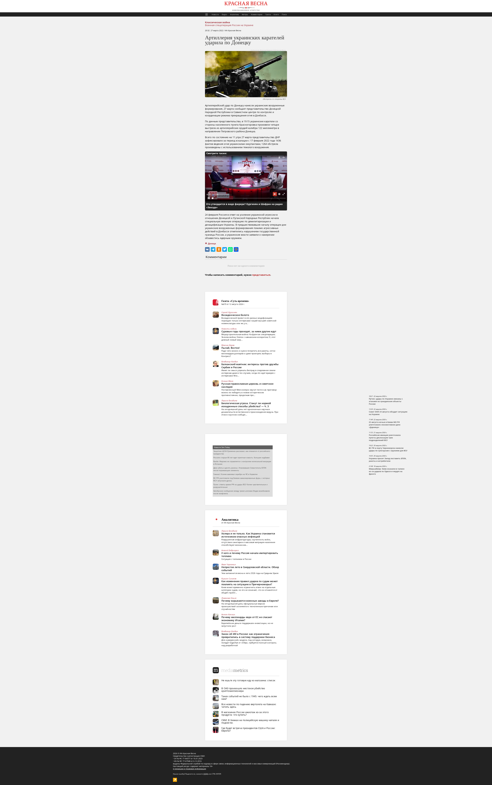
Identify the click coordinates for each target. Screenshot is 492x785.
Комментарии (256, 14)
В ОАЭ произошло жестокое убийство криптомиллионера (243, 689)
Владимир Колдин (229, 361)
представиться (261, 275)
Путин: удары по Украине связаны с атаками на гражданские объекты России (386, 401)
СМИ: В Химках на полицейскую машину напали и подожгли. (250, 721)
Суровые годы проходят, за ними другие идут (248, 331)
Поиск (284, 14)
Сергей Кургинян (229, 312)
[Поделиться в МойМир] (236, 249)
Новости (215, 14)
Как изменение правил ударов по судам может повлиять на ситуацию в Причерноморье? (249, 583)
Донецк (212, 244)
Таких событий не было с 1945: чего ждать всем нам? (249, 697)
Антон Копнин (228, 614)
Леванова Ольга (228, 598)
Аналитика (234, 14)
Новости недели (229, 328)
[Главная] (246, 6)
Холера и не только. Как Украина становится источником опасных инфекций (248, 535)
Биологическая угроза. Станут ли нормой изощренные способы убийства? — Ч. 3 (246, 405)
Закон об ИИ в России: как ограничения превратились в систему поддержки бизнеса (248, 635)
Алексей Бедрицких (230, 550)
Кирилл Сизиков (228, 578)
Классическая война (217, 22)
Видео (224, 14)
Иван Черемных (228, 564)
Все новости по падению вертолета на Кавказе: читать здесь (248, 705)
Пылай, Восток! (230, 347)
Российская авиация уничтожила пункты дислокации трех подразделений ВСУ (385, 437)
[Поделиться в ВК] (207, 249)
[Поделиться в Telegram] (213, 249)
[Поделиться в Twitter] (224, 249)
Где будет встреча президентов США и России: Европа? (248, 729)
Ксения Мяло (227, 381)
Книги (276, 14)
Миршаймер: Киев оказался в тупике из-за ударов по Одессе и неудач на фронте (386, 471)
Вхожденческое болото (235, 315)
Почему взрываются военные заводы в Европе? (250, 600)
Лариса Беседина (229, 400)
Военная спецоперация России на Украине (229, 25)
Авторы (245, 14)
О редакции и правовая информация (189, 769)
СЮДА (205, 774)
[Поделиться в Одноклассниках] (219, 249)
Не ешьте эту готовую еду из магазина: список (248, 680)
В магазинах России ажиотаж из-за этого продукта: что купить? (245, 713)
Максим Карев (227, 345)
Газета (268, 14)
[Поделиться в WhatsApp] (230, 249)
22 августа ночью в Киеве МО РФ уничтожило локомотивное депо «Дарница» (384, 424)
